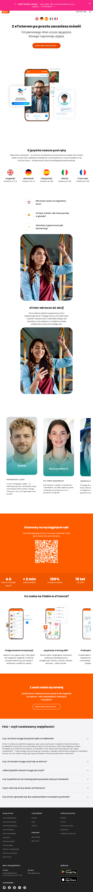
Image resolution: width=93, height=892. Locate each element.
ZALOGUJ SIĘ (81, 12)
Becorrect (35, 841)
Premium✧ (7, 837)
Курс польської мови (10, 853)
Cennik (34, 818)
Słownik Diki (36, 837)
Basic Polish (7, 857)
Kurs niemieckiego (10, 822)
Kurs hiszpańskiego (10, 826)
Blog (33, 822)
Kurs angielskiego (9, 818)
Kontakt (63, 818)
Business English (9, 841)
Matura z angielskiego (11, 849)
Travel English (8, 845)
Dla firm (34, 826)
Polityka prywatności (68, 833)
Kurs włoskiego (8, 830)
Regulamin (64, 830)
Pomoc (63, 822)
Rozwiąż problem (66, 826)
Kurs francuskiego (9, 833)
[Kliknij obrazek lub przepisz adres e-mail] (10, 873)
